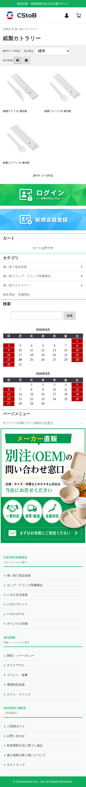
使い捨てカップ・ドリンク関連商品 (27, 276)
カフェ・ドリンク (19, 694)
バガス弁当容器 (17, 595)
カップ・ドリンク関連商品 (25, 585)
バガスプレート (17, 604)
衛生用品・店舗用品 (16, 294)
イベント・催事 (17, 675)
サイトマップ (16, 765)
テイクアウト (16, 665)
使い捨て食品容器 (15, 267)
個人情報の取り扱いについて (26, 755)
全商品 (7, 29)
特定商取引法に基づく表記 (25, 745)
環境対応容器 (16, 684)
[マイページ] (66, 15)
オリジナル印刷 (17, 623)
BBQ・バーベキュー (20, 655)
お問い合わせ (16, 736)
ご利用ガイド (16, 726)
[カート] (78, 15)
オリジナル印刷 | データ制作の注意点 (28, 423)
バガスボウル (16, 614)
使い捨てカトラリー (26, 29)
